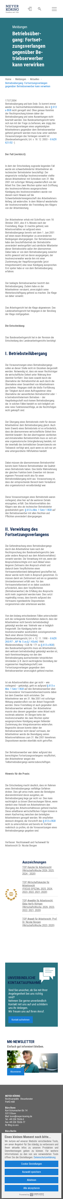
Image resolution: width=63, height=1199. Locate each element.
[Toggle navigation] (54, 8)
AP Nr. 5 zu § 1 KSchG (26, 641)
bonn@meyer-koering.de (21, 1116)
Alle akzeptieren (31, 1188)
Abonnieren (15, 1071)
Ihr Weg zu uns (12, 1125)
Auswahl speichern (31, 1171)
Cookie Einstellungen (31, 1163)
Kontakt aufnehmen (21, 1019)
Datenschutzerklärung (45, 1157)
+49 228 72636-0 (16, 1119)
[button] (30, 9)
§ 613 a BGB (47, 644)
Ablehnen (31, 1180)
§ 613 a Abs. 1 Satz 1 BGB (38, 509)
